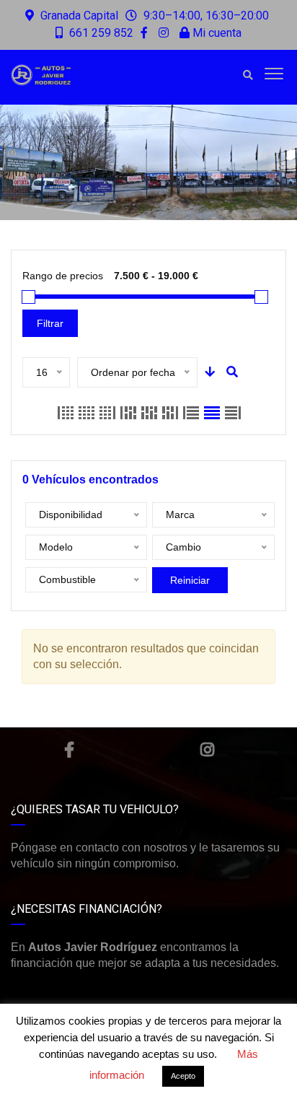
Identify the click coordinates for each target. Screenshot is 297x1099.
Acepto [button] (183, 1076)
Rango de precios (62, 275)
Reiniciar (190, 580)
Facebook (69, 749)
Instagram (207, 749)
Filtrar (50, 323)
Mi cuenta (215, 33)
